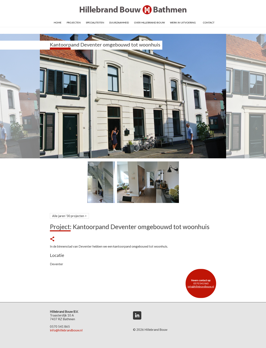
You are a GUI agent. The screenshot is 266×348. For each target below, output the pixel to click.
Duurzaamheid (119, 22)
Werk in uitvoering (183, 22)
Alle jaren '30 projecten (68, 216)
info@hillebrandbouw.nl (201, 286)
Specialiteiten (95, 22)
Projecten (74, 22)
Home (58, 22)
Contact (208, 22)
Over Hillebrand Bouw (149, 22)
